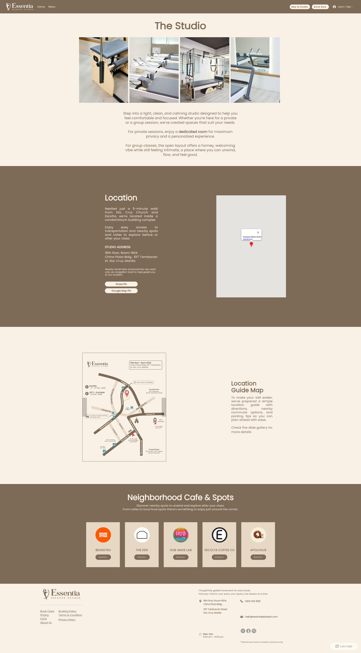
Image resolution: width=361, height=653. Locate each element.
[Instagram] (243, 631)
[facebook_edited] (248, 631)
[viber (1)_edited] (254, 631)
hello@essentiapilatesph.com (261, 616)
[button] (124, 407)
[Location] (200, 601)
